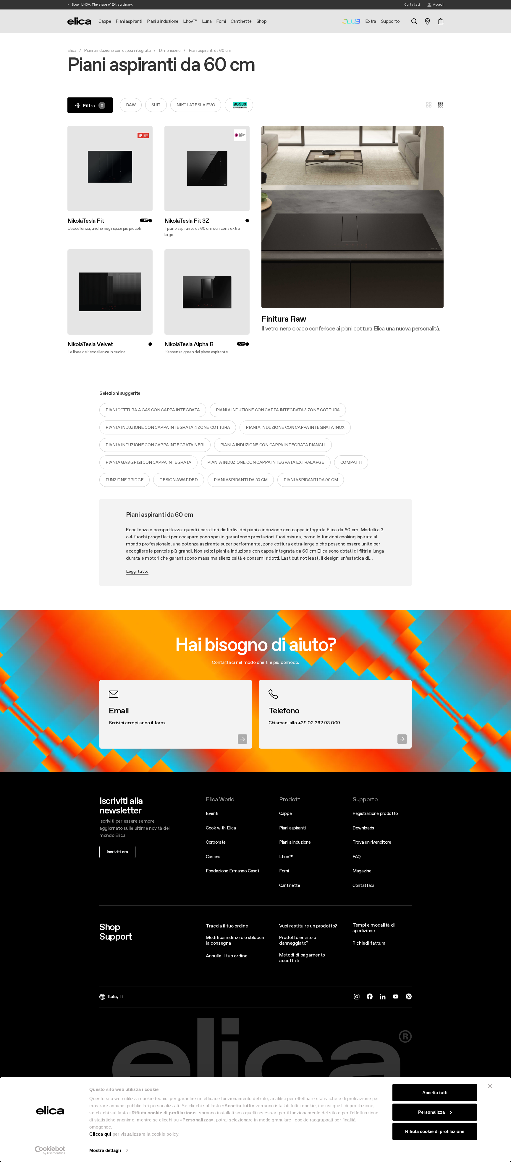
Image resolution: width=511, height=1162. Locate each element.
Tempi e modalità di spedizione (373, 928)
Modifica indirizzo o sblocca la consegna (235, 940)
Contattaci (363, 885)
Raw (130, 105)
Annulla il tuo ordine (226, 955)
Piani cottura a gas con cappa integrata (153, 410)
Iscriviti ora (117, 852)
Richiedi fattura (369, 943)
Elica (71, 50)
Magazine (361, 871)
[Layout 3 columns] (429, 105)
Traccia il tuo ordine (227, 925)
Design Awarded (178, 480)
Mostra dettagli (105, 1150)
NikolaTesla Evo (196, 105)
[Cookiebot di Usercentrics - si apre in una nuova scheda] (50, 1150)
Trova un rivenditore (371, 842)
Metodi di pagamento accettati (302, 957)
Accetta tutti (434, 1092)
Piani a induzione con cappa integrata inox (295, 427)
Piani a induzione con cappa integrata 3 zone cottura (278, 410)
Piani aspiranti (292, 828)
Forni (284, 871)
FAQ (356, 856)
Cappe (285, 813)
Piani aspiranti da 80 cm (241, 480)
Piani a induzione (295, 842)
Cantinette (289, 885)
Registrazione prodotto (375, 813)
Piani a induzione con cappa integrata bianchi (273, 445)
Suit (156, 105)
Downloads (363, 828)
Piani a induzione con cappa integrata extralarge (265, 462)
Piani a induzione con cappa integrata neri (155, 445)
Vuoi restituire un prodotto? (308, 925)
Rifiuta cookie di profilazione (434, 1131)
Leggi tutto (137, 571)
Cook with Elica (221, 828)
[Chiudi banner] (490, 1086)
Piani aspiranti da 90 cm (311, 480)
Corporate (216, 842)
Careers (213, 856)
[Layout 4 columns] (441, 105)
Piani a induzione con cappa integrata (117, 50)
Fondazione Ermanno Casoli (232, 871)
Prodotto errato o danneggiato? (297, 940)
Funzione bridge (124, 480)
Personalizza (431, 1111)
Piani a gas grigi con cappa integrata (148, 462)
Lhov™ (286, 856)
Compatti (351, 462)
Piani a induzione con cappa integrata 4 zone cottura (168, 427)
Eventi (212, 813)
